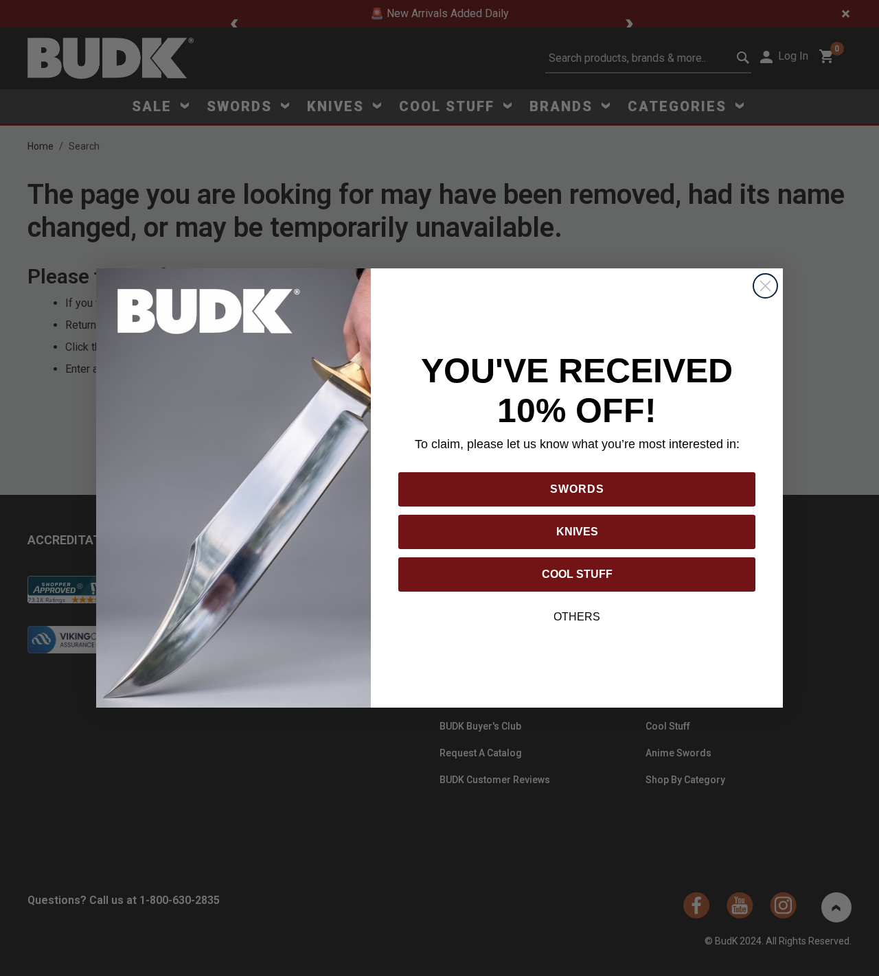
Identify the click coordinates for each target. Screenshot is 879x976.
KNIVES (577, 531)
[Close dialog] (765, 286)
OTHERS (576, 617)
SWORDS (577, 489)
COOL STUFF (577, 574)
